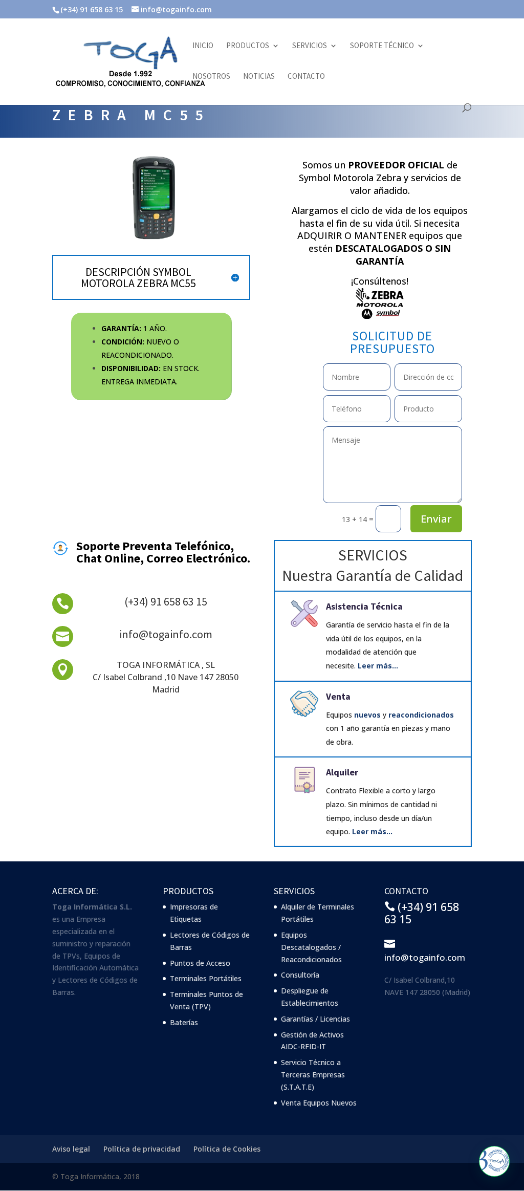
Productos (247, 46)
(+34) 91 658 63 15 (165, 601)
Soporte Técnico (382, 46)
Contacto (306, 77)
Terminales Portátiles (206, 978)
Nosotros (211, 77)
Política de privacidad (141, 1149)
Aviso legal (71, 1149)
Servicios (309, 46)
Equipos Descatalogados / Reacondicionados (311, 947)
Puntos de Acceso (200, 963)
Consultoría (300, 975)
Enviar (436, 519)
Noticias (259, 77)
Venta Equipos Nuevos (319, 1103)
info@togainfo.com (165, 634)
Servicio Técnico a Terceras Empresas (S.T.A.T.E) (313, 1074)
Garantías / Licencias (315, 1019)
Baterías (184, 1022)
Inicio (202, 46)
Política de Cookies (226, 1149)
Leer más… (378, 665)
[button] (494, 1161)
